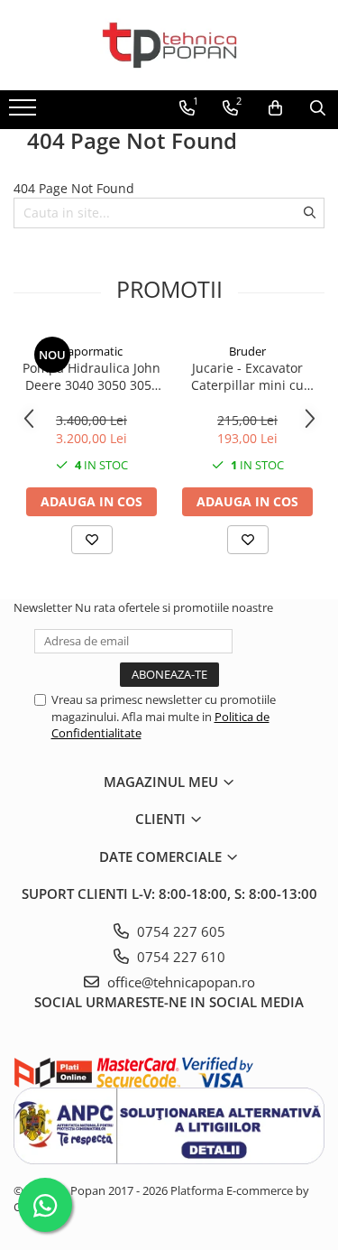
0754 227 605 (179, 931)
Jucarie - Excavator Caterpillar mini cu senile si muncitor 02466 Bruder (247, 376)
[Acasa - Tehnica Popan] (169, 45)
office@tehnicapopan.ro (179, 982)
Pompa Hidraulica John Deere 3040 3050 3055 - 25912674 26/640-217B (91, 376)
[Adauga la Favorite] (92, 539)
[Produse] (25, 112)
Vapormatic (91, 351)
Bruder (247, 351)
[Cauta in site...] (317, 108)
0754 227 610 (179, 957)
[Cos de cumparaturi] (275, 108)
